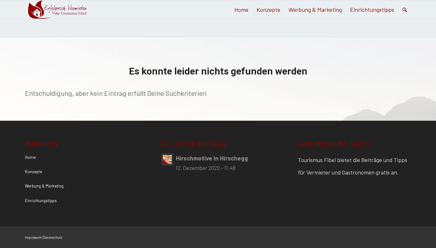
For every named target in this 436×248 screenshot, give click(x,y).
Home (30, 157)
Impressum (33, 237)
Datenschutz (52, 237)
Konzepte (33, 171)
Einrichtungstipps (41, 200)
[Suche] (404, 9)
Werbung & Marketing (44, 185)
